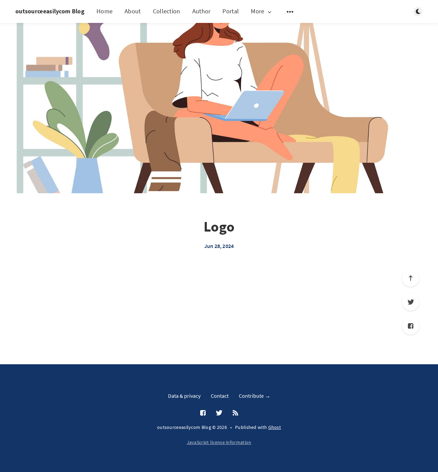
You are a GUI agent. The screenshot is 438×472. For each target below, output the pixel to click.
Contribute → (254, 395)
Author (201, 11)
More (257, 11)
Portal (230, 11)
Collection (166, 11)
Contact (220, 395)
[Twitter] (410, 302)
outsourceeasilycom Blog (50, 11)
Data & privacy (184, 395)
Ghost (274, 427)
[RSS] (235, 413)
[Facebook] (410, 326)
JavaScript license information (219, 442)
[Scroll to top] (410, 278)
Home (104, 11)
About (133, 11)
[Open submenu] (290, 11)
